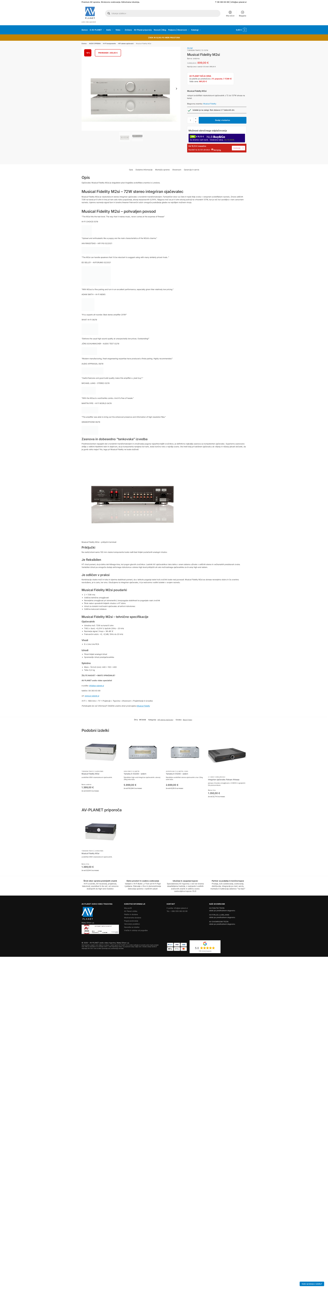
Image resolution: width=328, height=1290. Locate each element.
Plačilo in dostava (131, 914)
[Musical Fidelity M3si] (101, 752)
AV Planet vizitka (130, 911)
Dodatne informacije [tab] (144, 170)
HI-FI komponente (109, 43)
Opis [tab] (131, 170)
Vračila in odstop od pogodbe (136, 930)
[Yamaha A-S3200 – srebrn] (143, 752)
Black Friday (187, 720)
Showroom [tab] (176, 170)
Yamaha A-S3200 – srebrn (135, 774)
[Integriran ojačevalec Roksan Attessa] (227, 755)
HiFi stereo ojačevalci (126, 43)
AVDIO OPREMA (95, 43)
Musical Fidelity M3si (90, 774)
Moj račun (230, 16)
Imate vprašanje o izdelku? (312, 1284)
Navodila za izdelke (131, 927)
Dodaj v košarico (222, 120)
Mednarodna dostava (132, 918)
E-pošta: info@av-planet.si (177, 908)
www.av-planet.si (92, 696)
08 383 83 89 (223, 2)
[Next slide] (176, 88)
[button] (241, 29)
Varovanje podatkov (132, 924)
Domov (84, 43)
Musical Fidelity (209, 104)
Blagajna (242, 16)
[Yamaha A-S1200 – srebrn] (185, 752)
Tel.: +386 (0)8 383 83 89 (177, 911)
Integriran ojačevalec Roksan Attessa (223, 779)
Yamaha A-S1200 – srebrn (177, 774)
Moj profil (128, 908)
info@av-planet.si (239, 2)
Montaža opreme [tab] (162, 170)
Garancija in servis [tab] (191, 170)
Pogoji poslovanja (131, 921)
